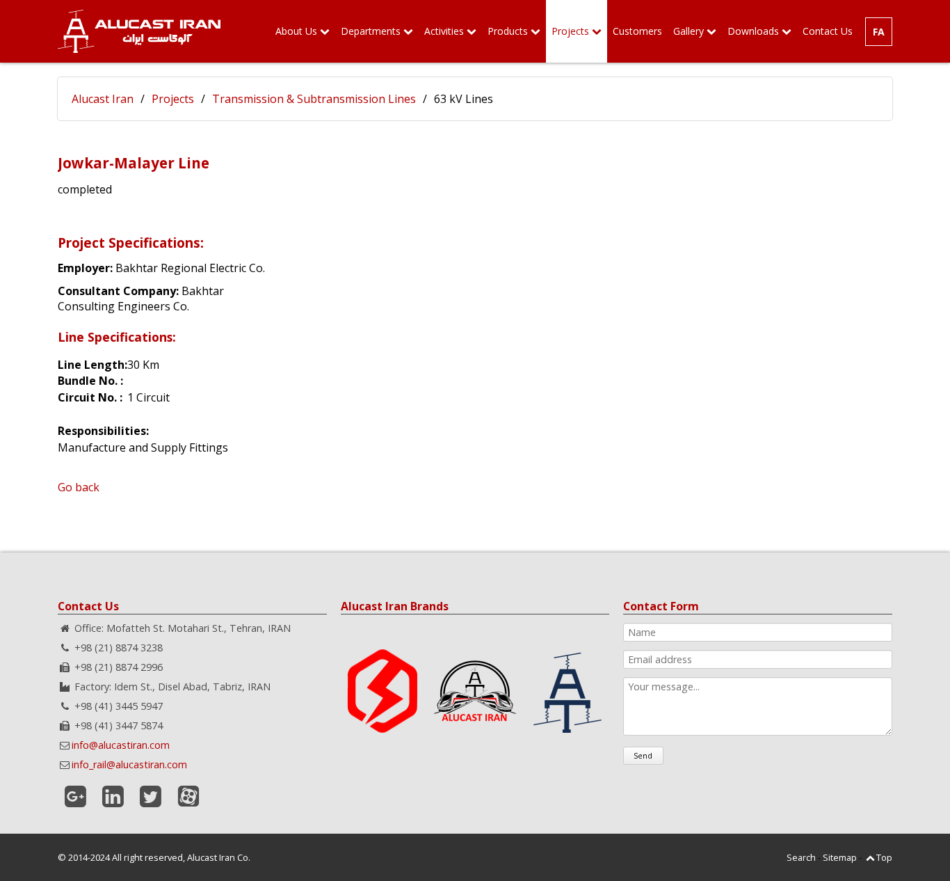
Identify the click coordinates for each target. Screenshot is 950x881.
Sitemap (840, 857)
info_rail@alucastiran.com (129, 764)
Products (508, 31)
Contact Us (828, 31)
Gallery (688, 31)
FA (879, 31)
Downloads (753, 31)
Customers (637, 31)
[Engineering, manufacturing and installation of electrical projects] (139, 31)
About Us (296, 31)
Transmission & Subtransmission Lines (314, 98)
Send (643, 755)
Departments (371, 31)
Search (801, 857)
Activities (444, 31)
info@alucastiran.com (121, 745)
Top (884, 857)
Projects (570, 31)
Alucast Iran (103, 98)
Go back (78, 487)
